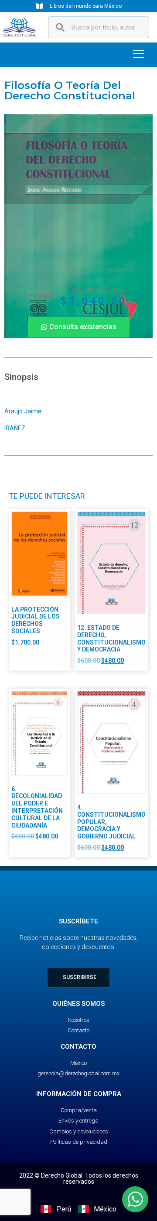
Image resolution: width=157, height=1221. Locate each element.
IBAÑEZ (14, 428)
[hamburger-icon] (138, 55)
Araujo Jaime (23, 411)
